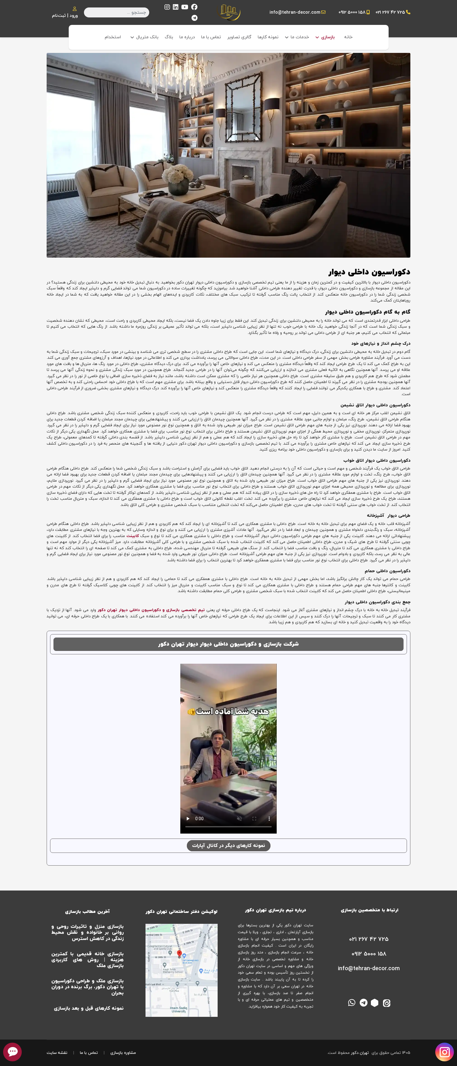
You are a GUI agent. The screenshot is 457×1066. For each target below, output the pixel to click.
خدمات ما (300, 37)
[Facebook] (194, 7)
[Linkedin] (175, 7)
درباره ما (187, 37)
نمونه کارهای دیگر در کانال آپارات (228, 845)
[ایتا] (387, 1002)
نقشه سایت (57, 1053)
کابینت (133, 536)
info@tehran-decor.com (295, 13)
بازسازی (328, 37)
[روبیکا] (375, 1002)
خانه (348, 37)
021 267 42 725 (390, 13)
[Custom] (194, 18)
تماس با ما (211, 37)
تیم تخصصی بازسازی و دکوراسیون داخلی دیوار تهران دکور (151, 610)
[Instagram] (167, 7)
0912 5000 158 (352, 13)
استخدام (113, 37)
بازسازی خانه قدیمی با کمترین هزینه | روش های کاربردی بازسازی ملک (87, 960)
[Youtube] (184, 7)
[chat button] (12, 1052)
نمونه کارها (268, 37)
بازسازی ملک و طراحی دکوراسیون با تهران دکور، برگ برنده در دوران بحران (87, 987)
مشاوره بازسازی (123, 1053)
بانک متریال (147, 37)
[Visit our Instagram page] (444, 1052)
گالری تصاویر (239, 37)
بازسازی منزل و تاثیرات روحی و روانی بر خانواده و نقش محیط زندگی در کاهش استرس (87, 932)
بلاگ (169, 37)
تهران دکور (360, 1053)
